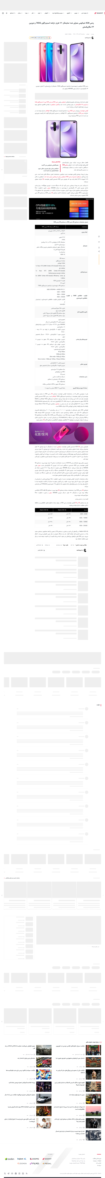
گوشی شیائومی (55, 105)
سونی (48, 188)
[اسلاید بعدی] (2, 170)
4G (52, 193)
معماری (57, 404)
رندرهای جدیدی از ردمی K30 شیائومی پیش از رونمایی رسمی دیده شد (62, 177)
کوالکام (47, 111)
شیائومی (63, 102)
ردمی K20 (81, 113)
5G (43, 179)
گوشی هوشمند (84, 111)
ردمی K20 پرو (72, 111)
